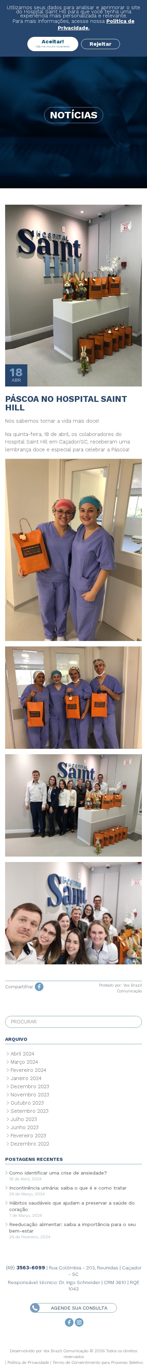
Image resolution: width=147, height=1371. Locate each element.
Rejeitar (100, 44)
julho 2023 (24, 1119)
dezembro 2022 (30, 1144)
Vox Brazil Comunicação (65, 1350)
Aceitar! (53, 43)
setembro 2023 (30, 1111)
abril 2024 (22, 1054)
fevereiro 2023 (28, 1136)
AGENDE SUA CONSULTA (79, 1308)
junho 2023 (25, 1127)
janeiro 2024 (26, 1078)
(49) (25, 1268)
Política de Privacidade (28, 1362)
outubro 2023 (27, 1103)
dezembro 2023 (30, 1086)
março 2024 (24, 1062)
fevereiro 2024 (28, 1070)
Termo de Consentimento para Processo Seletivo (98, 1362)
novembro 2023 (30, 1095)
